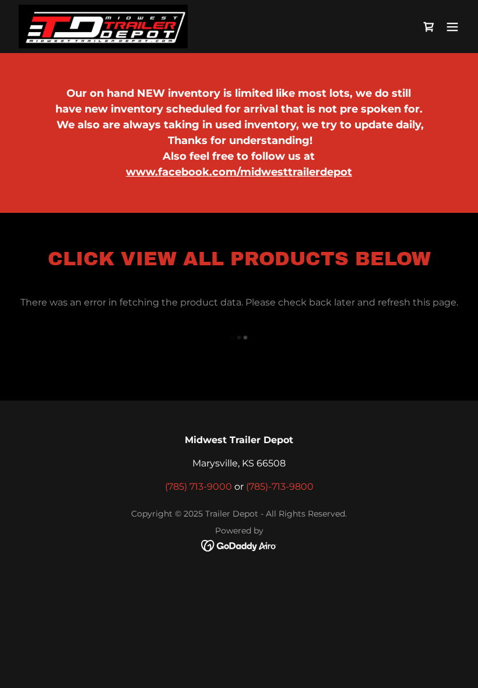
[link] (103, 26)
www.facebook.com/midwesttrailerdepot (239, 172)
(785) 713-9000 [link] (198, 486)
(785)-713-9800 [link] (280, 486)
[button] (452, 26)
